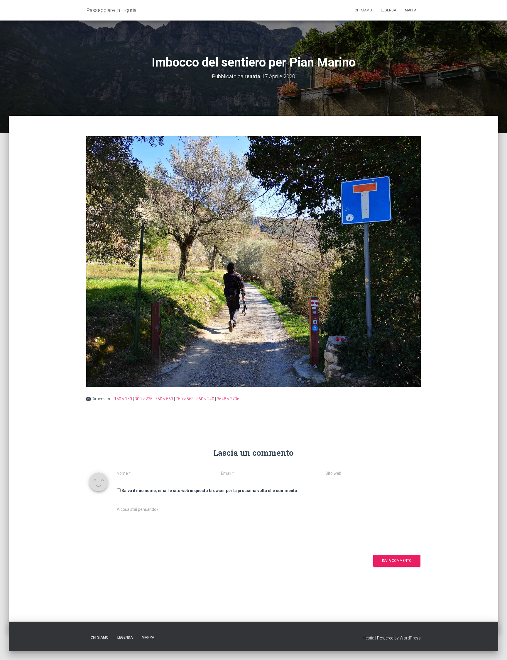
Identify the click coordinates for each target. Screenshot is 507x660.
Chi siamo (363, 10)
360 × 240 (205, 399)
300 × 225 (144, 399)
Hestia (368, 638)
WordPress (410, 638)
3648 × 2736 (228, 399)
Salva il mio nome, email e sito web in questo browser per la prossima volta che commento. (209, 490)
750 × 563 (164, 399)
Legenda (388, 10)
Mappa (410, 10)
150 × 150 (123, 399)
